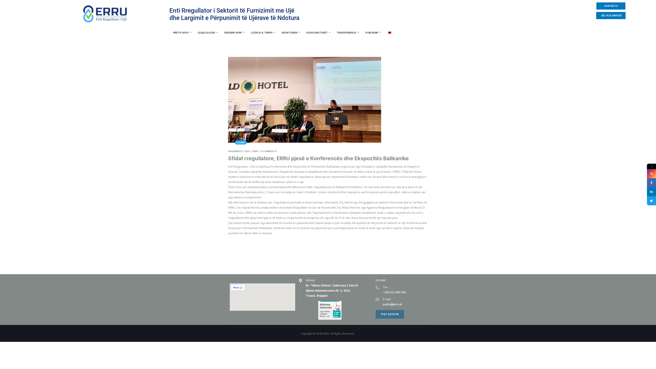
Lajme (241, 142)
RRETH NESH (181, 32)
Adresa (310, 280)
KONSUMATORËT (317, 32)
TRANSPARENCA (346, 32)
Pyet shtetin (390, 314)
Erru (255, 151)
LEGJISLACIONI (206, 32)
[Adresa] (300, 280)
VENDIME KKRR (233, 32)
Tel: (385, 287)
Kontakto (611, 5)
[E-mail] (377, 299)
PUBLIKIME (371, 32)
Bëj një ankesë (611, 15)
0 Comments (269, 151)
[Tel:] (377, 287)
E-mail (387, 299)
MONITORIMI (289, 32)
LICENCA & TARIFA (262, 32)
